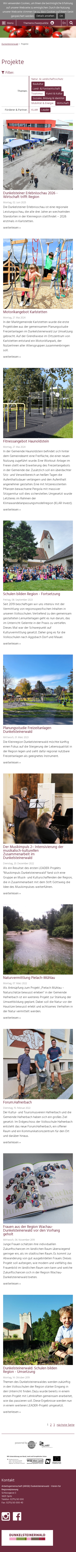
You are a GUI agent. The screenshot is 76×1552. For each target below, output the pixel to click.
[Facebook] (17, 1517)
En (64, 23)
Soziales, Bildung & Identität (49, 98)
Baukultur (38, 84)
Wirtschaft (63, 103)
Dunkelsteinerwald (10, 44)
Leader (45, 110)
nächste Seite (65, 1425)
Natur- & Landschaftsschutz (47, 79)
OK (61, 16)
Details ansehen (45, 16)
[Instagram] (6, 1517)
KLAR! (34, 110)
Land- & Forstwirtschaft (46, 89)
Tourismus (37, 93)
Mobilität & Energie (42, 103)
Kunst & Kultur (54, 93)
